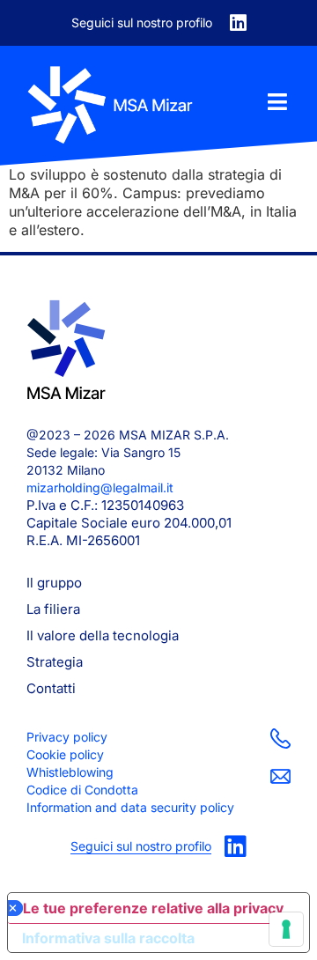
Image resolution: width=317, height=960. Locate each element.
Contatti (51, 688)
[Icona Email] (280, 776)
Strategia (54, 662)
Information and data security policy (130, 807)
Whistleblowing (70, 771)
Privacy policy (66, 736)
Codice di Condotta (82, 789)
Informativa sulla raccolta (108, 938)
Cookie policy (65, 754)
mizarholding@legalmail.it (99, 487)
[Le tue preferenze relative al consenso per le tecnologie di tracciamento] (286, 929)
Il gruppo (54, 582)
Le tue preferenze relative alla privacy (153, 908)
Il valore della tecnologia (102, 635)
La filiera (53, 609)
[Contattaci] (280, 738)
